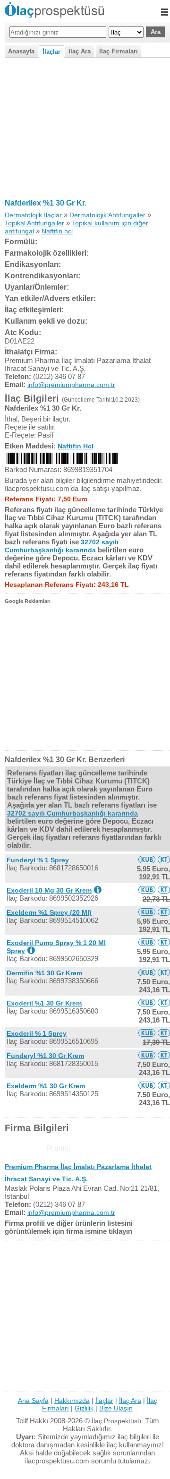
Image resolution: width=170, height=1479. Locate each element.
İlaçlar (51, 51)
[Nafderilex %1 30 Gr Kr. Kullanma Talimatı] (164, 859)
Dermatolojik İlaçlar (33, 215)
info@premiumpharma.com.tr (71, 384)
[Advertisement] (85, 126)
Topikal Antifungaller (34, 223)
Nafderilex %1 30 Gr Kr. (45, 203)
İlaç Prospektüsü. (117, 1421)
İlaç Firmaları (118, 51)
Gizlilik (84, 1408)
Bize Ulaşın (116, 1408)
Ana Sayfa (33, 1400)
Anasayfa (21, 51)
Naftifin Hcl (76, 446)
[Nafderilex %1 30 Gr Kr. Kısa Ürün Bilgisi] (146, 859)
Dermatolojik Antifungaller (107, 215)
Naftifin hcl (57, 231)
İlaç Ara (79, 51)
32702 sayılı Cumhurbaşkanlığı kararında (62, 546)
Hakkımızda (72, 1400)
